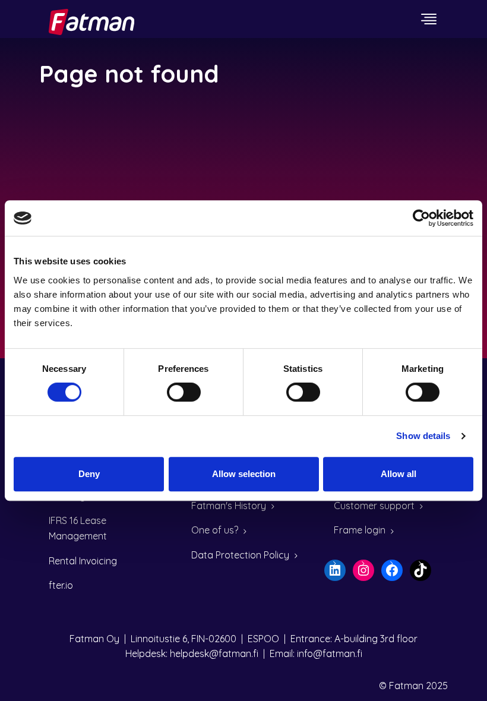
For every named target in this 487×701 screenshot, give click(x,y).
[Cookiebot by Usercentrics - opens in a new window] (421, 218)
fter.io (61, 585)
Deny (89, 474)
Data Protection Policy (240, 555)
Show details (423, 436)
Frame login (359, 530)
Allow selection (244, 474)
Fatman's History (228, 505)
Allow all (398, 474)
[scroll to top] (453, 667)
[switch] (184, 392)
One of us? (214, 530)
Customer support (374, 505)
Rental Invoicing (83, 561)
